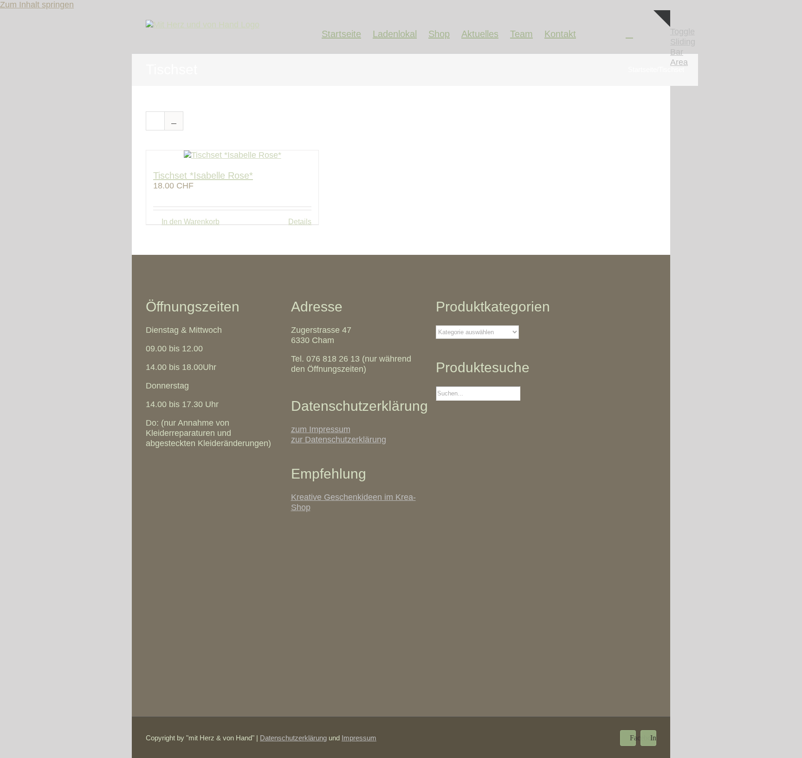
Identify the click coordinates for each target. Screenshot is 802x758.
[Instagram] (610, 31)
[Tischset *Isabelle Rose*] (232, 155)
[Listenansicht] (174, 121)
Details (299, 222)
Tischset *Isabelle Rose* (203, 175)
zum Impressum (320, 429)
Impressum (359, 738)
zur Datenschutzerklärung (338, 439)
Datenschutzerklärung (293, 738)
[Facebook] (591, 31)
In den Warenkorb (191, 222)
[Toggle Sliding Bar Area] (661, 39)
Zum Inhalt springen (37, 4)
